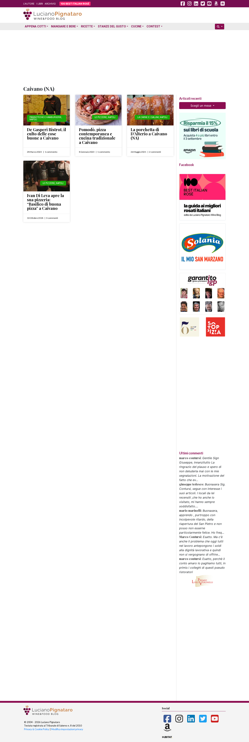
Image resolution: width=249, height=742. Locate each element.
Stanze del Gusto (112, 26)
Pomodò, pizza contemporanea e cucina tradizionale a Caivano (97, 136)
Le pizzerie (101, 117)
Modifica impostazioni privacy (67, 729)
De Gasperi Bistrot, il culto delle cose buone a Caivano (46, 134)
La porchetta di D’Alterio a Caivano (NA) (149, 134)
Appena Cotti (35, 26)
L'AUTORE (28, 3)
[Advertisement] (124, 57)
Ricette (87, 26)
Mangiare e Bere (63, 26)
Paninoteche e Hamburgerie (45, 117)
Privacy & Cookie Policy (36, 729)
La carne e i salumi (148, 117)
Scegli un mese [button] (201, 105)
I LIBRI (39, 3)
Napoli (33, 119)
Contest (153, 26)
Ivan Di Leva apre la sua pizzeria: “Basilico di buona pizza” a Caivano (45, 202)
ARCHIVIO (50, 3)
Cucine (136, 26)
